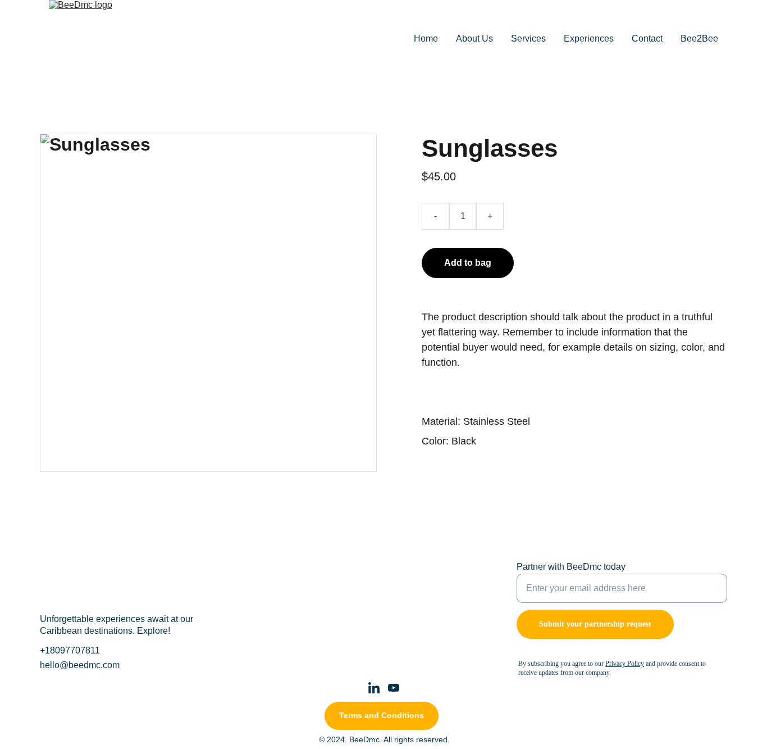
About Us (474, 38)
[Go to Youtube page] (393, 687)
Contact (647, 38)
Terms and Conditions (381, 715)
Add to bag (467, 262)
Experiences (589, 38)
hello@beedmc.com (80, 665)
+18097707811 (70, 650)
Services (528, 38)
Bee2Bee (699, 38)
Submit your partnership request (595, 624)
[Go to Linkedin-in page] (374, 687)
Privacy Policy (624, 664)
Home (426, 38)
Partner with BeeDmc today (571, 566)
